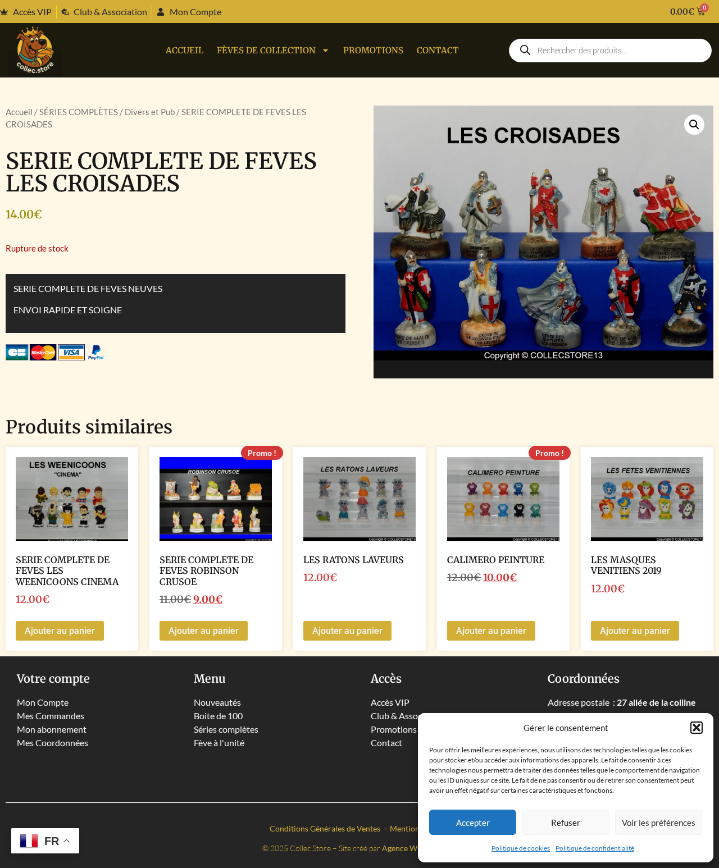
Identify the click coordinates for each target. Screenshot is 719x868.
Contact (438, 50)
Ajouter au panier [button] (60, 630)
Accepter (473, 822)
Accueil (184, 50)
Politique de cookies (521, 848)
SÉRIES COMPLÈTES (78, 112)
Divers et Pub (150, 112)
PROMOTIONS (373, 50)
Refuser (565, 822)
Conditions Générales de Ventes (326, 828)
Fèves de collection (266, 50)
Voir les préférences (658, 822)
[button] (696, 727)
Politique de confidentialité (595, 848)
